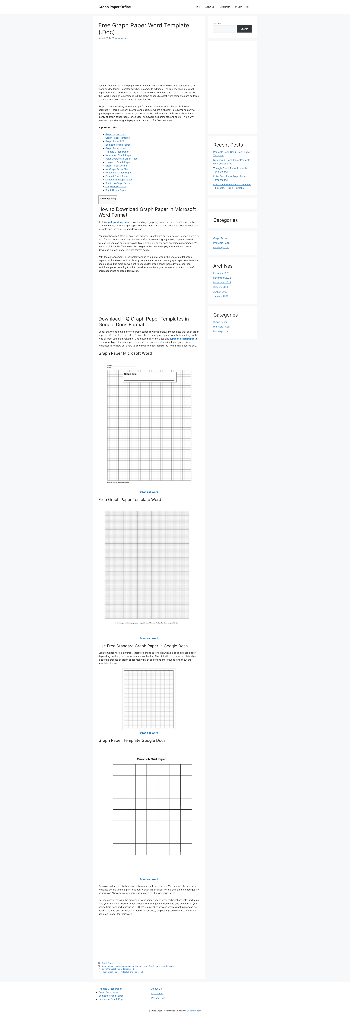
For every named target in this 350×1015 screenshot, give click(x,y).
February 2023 (221, 273)
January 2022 (220, 296)
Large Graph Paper (115, 186)
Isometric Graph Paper (117, 144)
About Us (209, 6)
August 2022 (220, 291)
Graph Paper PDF (114, 141)
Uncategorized (221, 247)
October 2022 (220, 287)
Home (197, 6)
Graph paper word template (161, 966)
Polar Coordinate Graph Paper (121, 158)
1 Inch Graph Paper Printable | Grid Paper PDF (122, 972)
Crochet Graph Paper (117, 176)
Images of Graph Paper (118, 162)
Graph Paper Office (114, 7)
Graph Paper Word (115, 148)
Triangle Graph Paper (117, 151)
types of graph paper (182, 338)
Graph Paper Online (116, 165)
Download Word (149, 492)
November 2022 (222, 282)
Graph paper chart (115, 134)
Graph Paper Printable (117, 137)
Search (217, 23)
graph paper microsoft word (134, 966)
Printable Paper (221, 243)
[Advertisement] (149, 63)
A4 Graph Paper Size (116, 169)
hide (113, 199)
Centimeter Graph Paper (118, 179)
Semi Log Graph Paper (117, 183)
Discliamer (225, 6)
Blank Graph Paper (115, 190)
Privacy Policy (242, 6)
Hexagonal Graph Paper (118, 172)
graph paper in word (111, 966)
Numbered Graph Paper (118, 155)
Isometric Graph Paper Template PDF (119, 969)
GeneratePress (194, 1010)
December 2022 (222, 277)
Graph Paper (107, 963)
